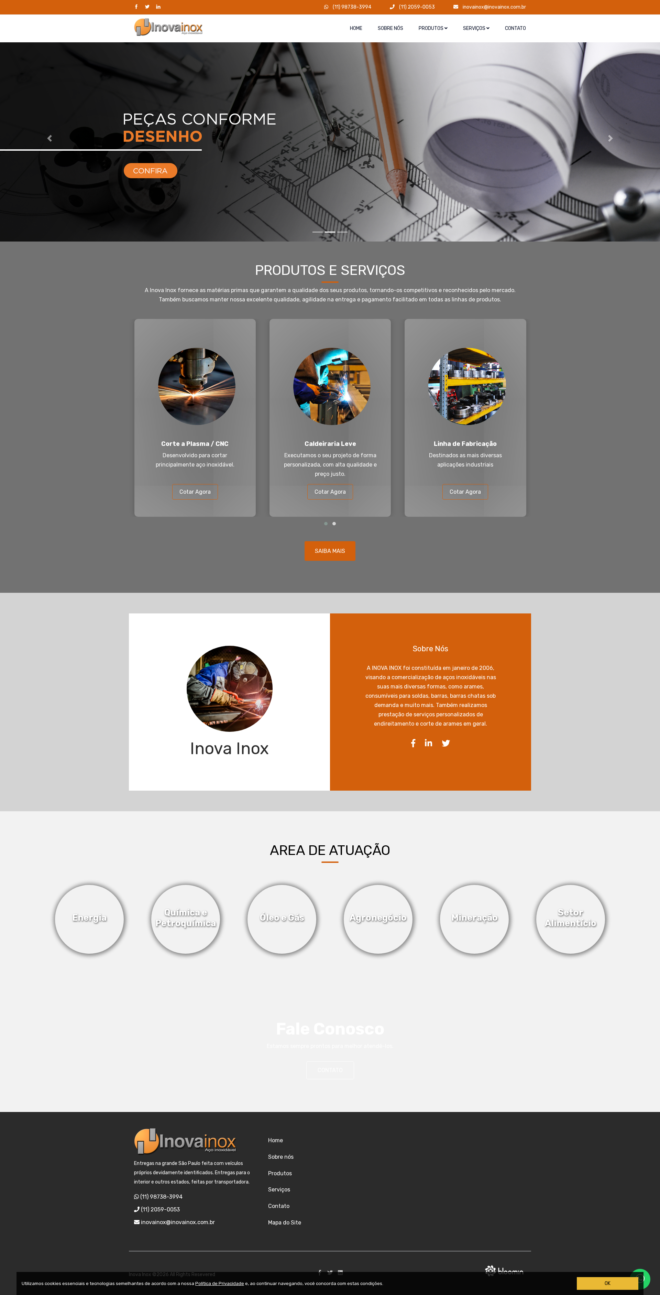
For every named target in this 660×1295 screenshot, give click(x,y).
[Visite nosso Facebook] (136, 7)
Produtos (431, 28)
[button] (49, 138)
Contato (515, 28)
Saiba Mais (330, 551)
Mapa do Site (284, 1222)
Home (356, 28)
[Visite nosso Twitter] (147, 7)
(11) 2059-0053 (416, 7)
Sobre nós (390, 28)
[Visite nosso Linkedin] (158, 7)
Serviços (474, 28)
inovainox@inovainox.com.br (494, 7)
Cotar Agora (195, 492)
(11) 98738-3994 (351, 7)
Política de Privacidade (219, 1283)
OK (607, 1283)
